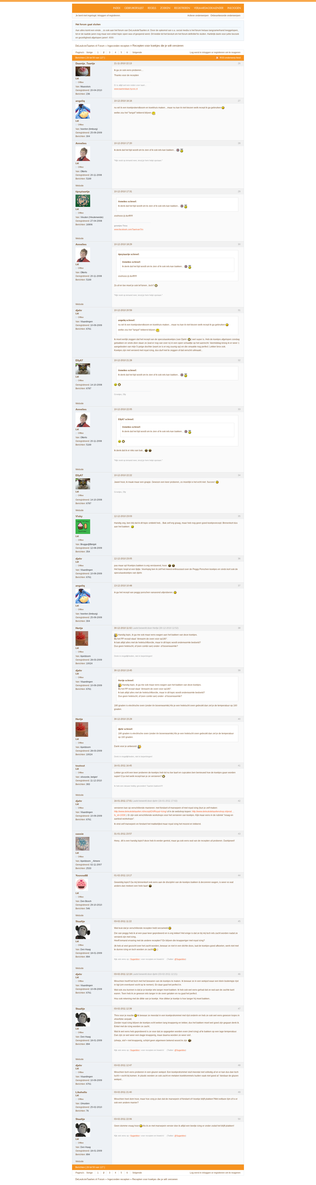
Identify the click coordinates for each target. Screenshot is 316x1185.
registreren (219, 52)
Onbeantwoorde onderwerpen (225, 15)
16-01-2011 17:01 (123, 801)
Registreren (182, 8)
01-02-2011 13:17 (123, 875)
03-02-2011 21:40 (123, 1092)
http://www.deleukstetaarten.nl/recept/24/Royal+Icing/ (140, 811)
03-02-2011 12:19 (123, 974)
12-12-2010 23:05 (123, 558)
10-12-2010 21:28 (123, 360)
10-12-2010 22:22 (123, 475)
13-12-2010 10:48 (123, 585)
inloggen (206, 52)
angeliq (80, 100)
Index (116, 8)
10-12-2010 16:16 (123, 101)
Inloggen (234, 8)
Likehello (81, 1092)
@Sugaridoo (179, 959)
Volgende (137, 52)
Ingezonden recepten (118, 45)
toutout (80, 765)
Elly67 (79, 360)
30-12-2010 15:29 (123, 719)
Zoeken (165, 8)
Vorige (89, 52)
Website (80, 185)
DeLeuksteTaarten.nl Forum (90, 45)
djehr (79, 310)
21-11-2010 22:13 (123, 63)
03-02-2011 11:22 (123, 921)
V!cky (79, 516)
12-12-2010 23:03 (123, 516)
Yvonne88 (82, 875)
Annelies (81, 143)
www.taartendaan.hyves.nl (126, 89)
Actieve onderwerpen (198, 15)
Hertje (79, 628)
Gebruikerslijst (134, 8)
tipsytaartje (83, 191)
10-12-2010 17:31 (123, 191)
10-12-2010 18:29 (123, 244)
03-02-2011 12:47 (123, 1065)
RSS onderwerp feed (230, 57)
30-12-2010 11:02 (123, 628)
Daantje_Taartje (85, 63)
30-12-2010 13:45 (123, 670)
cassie (80, 833)
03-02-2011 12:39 (123, 1008)
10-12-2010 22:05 (123, 409)
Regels (152, 8)
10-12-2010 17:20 (123, 143)
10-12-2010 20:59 (123, 310)
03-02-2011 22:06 (123, 1119)
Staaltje (80, 921)
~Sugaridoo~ (134, 959)
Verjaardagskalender (208, 8)
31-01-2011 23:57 (123, 834)
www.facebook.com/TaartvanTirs (128, 229)
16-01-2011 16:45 (123, 765)
